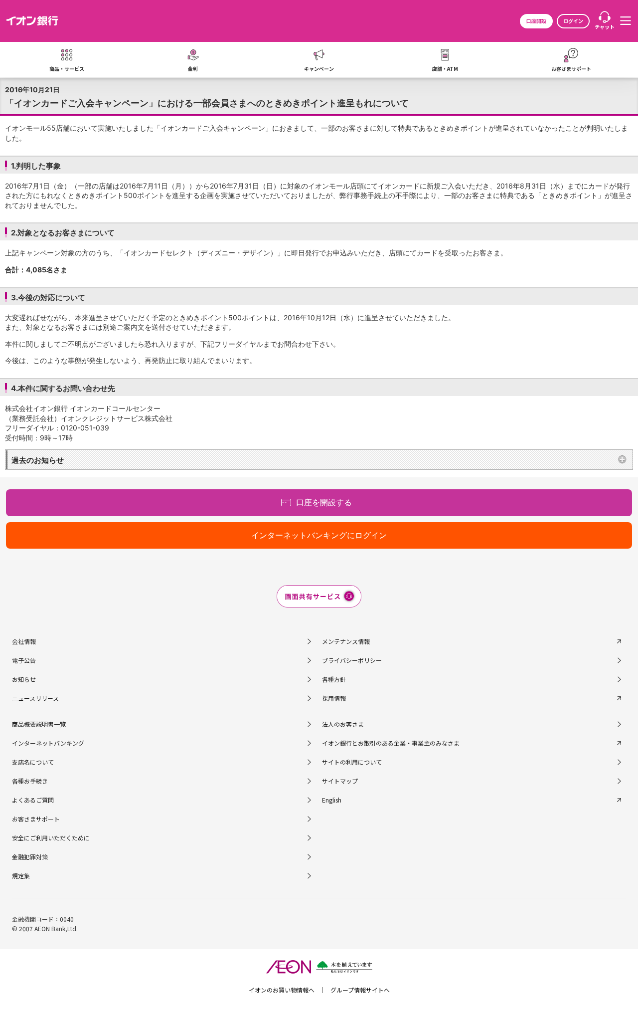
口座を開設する (324, 502)
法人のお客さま (343, 724)
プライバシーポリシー (352, 660)
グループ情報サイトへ (360, 990)
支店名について (33, 762)
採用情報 (334, 698)
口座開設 (536, 20)
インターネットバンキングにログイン (319, 535)
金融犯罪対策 (30, 856)
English (331, 800)
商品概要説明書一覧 (39, 724)
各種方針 (334, 679)
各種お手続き (30, 781)
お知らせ (24, 679)
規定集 (21, 875)
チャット (605, 26)
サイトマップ (340, 781)
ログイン (573, 20)
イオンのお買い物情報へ (282, 990)
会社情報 (24, 641)
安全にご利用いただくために (51, 837)
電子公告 (24, 660)
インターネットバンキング (48, 743)
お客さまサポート (36, 818)
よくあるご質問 (33, 800)
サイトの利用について (352, 762)
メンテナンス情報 (346, 641)
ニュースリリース (35, 698)
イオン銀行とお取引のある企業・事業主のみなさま (391, 743)
